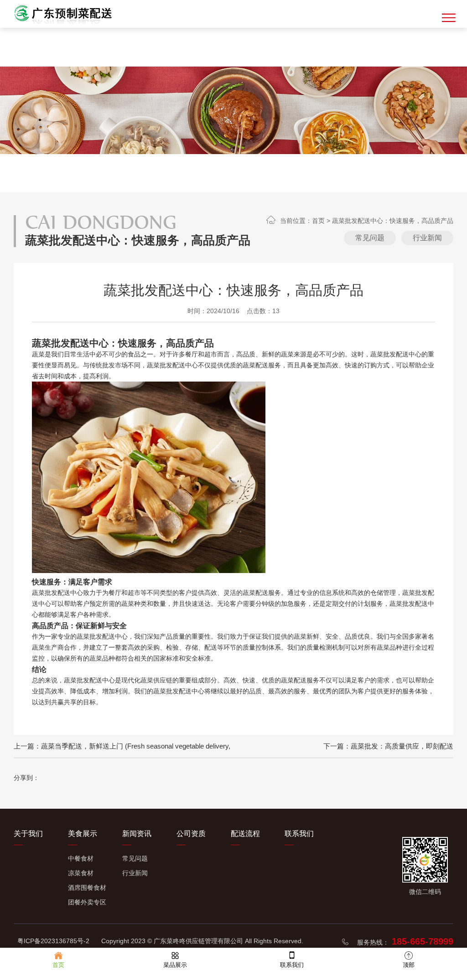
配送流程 (245, 833)
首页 (318, 220)
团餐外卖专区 (87, 902)
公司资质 (191, 833)
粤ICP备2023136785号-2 (53, 941)
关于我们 (28, 833)
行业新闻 (427, 238)
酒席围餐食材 (87, 887)
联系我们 (299, 833)
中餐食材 (80, 858)
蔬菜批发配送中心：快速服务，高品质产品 (392, 220)
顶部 (409, 964)
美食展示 (82, 833)
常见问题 (369, 238)
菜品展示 (175, 964)
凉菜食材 (80, 873)
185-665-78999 (422, 941)
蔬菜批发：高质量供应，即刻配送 (402, 746)
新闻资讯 (136, 833)
